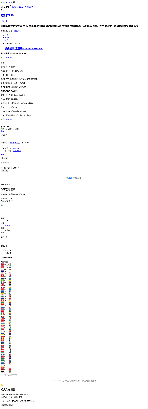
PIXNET (59, 381)
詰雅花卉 (7, 15)
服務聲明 (93, 381)
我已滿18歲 (5, 405)
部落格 (7, 37)
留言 (16, 143)
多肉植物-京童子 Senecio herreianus (24, 48)
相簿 (6, 35)
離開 (11, 405)
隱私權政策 (85, 381)
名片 (6, 40)
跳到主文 (4, 21)
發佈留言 (4, 170)
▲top (2, 154)
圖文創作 (17, 31)
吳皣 (2, 131)
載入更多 (4, 158)
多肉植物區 (17, 151)
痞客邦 (12, 143)
